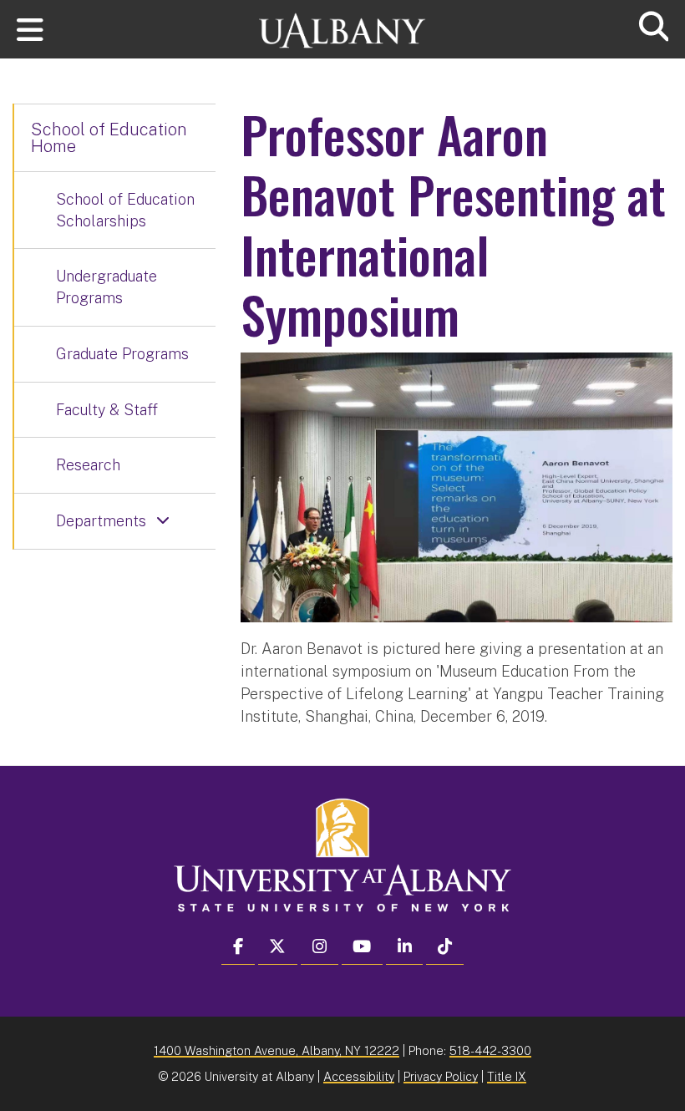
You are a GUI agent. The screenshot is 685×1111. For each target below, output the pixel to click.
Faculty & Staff (107, 410)
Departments (101, 521)
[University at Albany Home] (342, 23)
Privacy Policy (440, 1076)
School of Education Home (109, 137)
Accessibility (358, 1076)
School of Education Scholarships (125, 210)
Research (88, 465)
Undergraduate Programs (106, 287)
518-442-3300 (490, 1050)
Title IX (506, 1076)
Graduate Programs (122, 354)
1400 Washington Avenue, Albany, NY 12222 (276, 1050)
